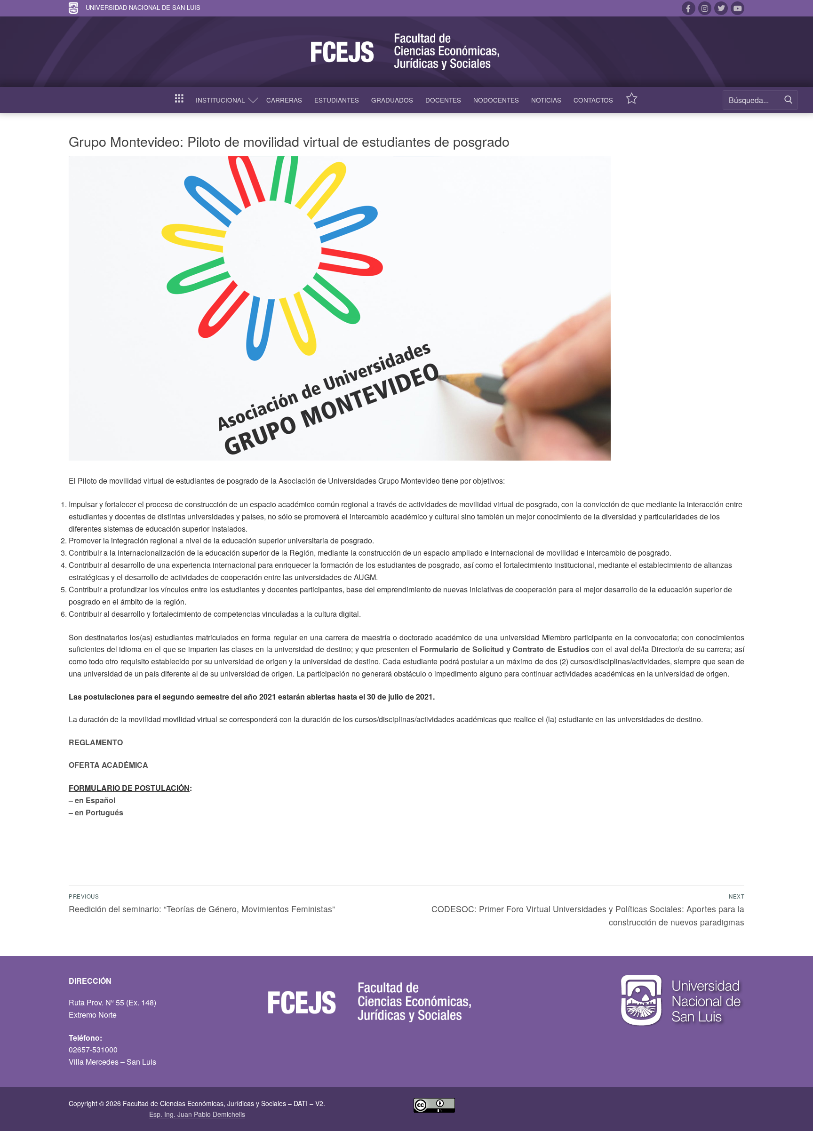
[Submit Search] (788, 100)
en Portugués (99, 812)
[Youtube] (737, 8)
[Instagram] (705, 8)
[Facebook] (688, 8)
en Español (95, 800)
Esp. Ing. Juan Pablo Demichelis (197, 1114)
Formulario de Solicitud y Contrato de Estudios (504, 649)
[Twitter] (721, 8)
